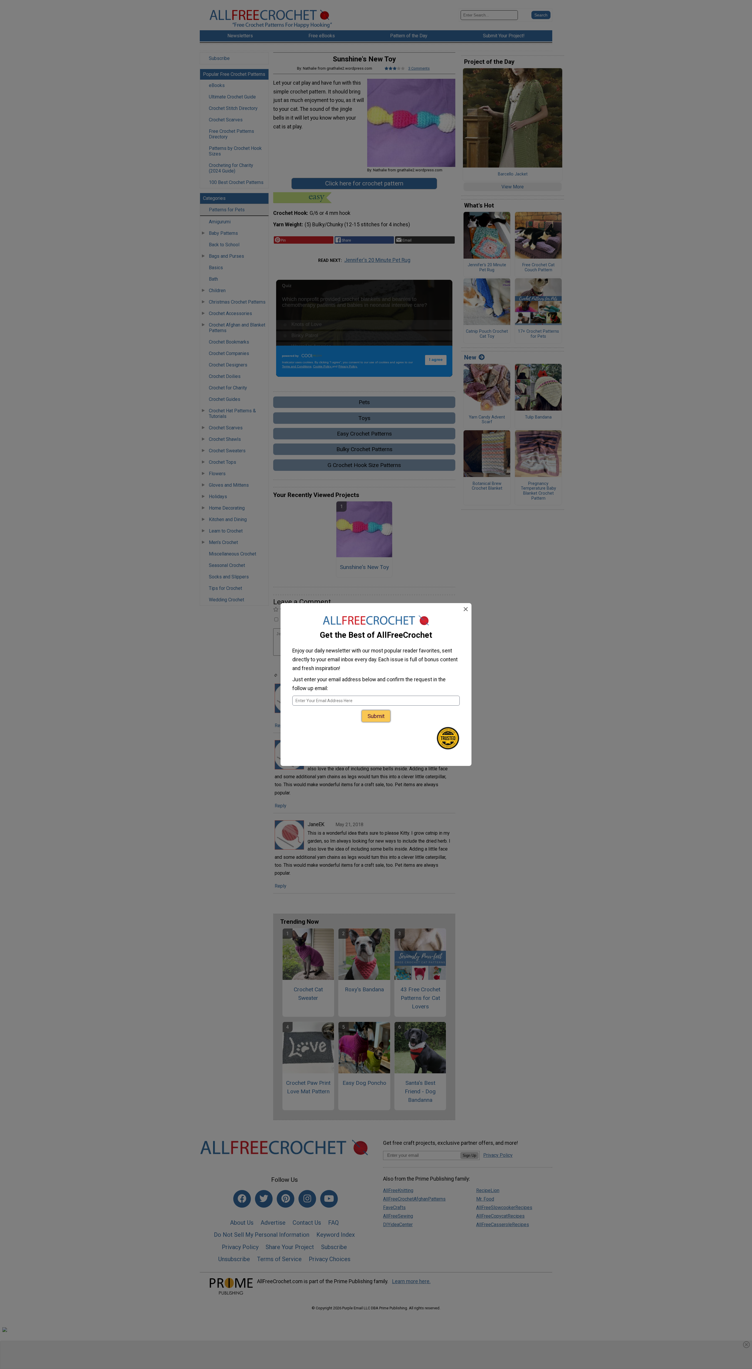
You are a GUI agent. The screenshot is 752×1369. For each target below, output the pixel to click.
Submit (376, 716)
